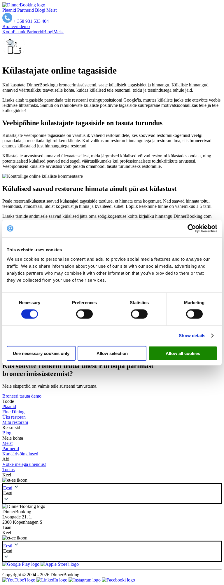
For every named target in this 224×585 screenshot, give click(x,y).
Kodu (7, 31)
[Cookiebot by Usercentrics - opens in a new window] (191, 228)
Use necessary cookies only (41, 353)
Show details (192, 335)
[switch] (84, 314)
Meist (51, 10)
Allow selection (112, 353)
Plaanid (9, 10)
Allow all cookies (183, 353)
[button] (112, 493)
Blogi (40, 10)
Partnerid (26, 10)
